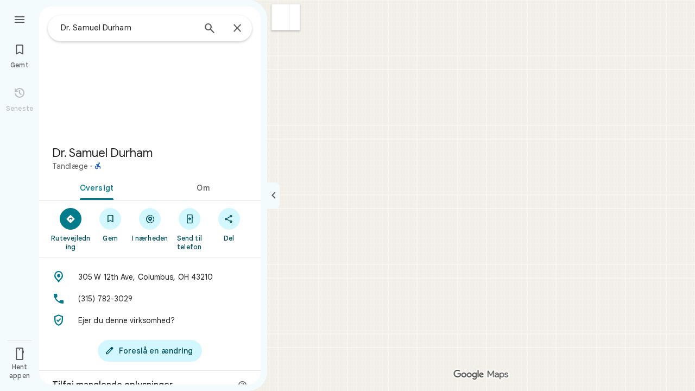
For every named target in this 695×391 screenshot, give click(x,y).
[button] (280, 17)
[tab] (94, 187)
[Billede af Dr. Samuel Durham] (150, 72)
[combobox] (127, 27)
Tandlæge (70, 166)
